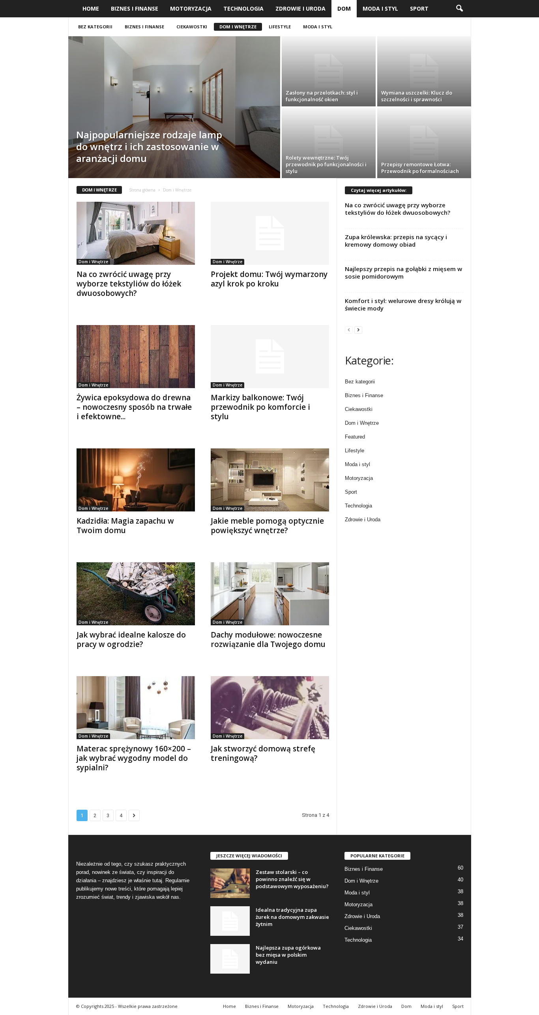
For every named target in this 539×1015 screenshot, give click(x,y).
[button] (459, 8)
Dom (344, 8)
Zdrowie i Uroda (300, 8)
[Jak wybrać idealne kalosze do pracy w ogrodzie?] (136, 593)
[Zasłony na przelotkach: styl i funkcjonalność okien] (329, 71)
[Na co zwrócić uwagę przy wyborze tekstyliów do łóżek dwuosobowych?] (136, 233)
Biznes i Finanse (134, 8)
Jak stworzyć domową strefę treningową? (263, 753)
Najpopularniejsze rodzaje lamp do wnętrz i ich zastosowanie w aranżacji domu (149, 146)
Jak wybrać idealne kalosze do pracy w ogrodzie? (131, 639)
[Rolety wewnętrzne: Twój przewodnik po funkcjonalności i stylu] (329, 143)
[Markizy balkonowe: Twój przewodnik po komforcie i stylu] (270, 356)
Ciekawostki (191, 27)
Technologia (243, 8)
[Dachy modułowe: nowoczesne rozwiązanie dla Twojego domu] (270, 593)
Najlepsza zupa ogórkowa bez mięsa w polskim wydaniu (288, 954)
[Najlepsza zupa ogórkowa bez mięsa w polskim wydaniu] (230, 959)
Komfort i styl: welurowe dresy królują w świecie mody (403, 304)
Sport (419, 8)
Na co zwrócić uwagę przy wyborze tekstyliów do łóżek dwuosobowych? (129, 283)
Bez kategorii (95, 27)
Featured (355, 437)
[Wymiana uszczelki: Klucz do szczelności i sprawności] (424, 71)
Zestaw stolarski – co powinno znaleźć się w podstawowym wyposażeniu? (292, 879)
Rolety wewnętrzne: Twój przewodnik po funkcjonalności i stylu (326, 164)
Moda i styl (380, 8)
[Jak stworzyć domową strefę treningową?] (270, 707)
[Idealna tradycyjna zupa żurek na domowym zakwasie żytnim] (230, 921)
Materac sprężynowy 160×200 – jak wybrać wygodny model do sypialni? (134, 758)
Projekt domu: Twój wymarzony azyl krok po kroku (269, 279)
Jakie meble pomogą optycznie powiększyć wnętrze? (267, 525)
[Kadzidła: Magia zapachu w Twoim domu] (136, 479)
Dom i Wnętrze (237, 27)
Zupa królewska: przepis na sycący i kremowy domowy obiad (396, 240)
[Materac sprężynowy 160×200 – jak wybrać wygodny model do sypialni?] (136, 707)
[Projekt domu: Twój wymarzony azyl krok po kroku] (270, 233)
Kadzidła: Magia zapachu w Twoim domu (125, 525)
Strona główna (142, 190)
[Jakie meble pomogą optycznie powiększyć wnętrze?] (270, 479)
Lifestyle (280, 27)
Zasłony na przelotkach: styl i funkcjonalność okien (322, 96)
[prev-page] (349, 329)
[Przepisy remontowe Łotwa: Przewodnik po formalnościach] (424, 143)
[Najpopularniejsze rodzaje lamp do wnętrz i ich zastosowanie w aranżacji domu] (174, 107)
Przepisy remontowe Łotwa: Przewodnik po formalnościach (420, 168)
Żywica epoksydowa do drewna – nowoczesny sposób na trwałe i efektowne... (134, 407)
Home (90, 8)
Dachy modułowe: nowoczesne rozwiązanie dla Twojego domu (268, 639)
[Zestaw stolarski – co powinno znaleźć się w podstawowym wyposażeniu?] (230, 883)
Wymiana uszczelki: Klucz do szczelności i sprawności (416, 96)
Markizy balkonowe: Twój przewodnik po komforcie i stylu (260, 407)
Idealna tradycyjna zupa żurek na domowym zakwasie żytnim (292, 917)
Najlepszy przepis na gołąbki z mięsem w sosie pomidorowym (403, 272)
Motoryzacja (190, 8)
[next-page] (358, 329)
